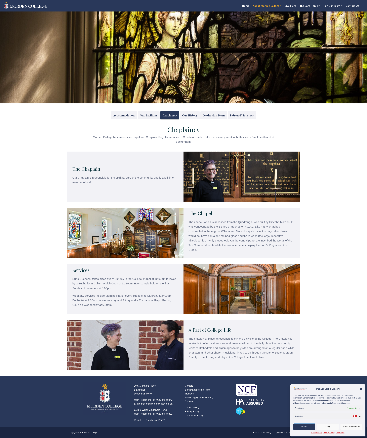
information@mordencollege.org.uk (154, 404)
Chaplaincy (170, 115)
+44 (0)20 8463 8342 (161, 400)
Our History (189, 115)
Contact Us (340, 433)
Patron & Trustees (242, 115)
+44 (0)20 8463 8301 (161, 414)
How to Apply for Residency (199, 397)
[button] (361, 388)
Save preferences (351, 426)
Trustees (189, 393)
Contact (189, 401)
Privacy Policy (329, 433)
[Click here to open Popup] (246, 388)
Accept (304, 426)
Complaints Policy (194, 415)
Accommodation (124, 115)
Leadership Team (214, 115)
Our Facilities (148, 115)
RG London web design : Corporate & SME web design (275, 432)
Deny (327, 426)
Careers (189, 386)
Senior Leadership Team (197, 390)
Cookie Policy (316, 433)
